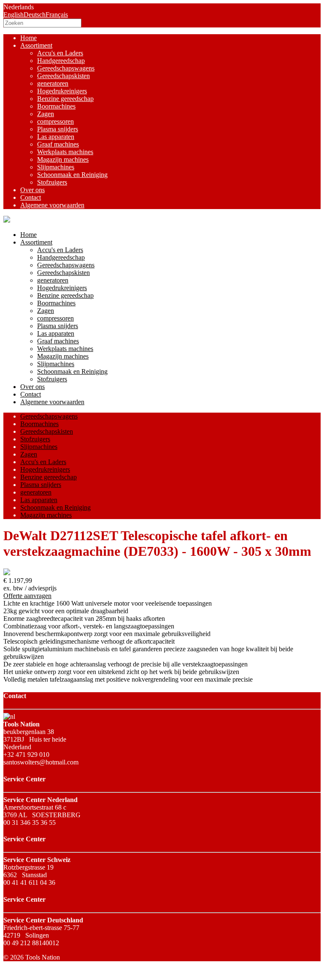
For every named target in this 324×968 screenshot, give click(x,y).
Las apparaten (55, 136)
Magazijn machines (63, 159)
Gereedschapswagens (65, 68)
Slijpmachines (55, 167)
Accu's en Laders (60, 53)
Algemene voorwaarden (52, 205)
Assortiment (36, 45)
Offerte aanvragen (27, 595)
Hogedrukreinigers (62, 91)
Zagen (45, 113)
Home (28, 37)
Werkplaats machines (65, 151)
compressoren (55, 121)
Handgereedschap (61, 60)
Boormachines (56, 106)
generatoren (52, 83)
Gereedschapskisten (63, 75)
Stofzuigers (52, 182)
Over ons (32, 189)
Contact (30, 197)
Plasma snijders (57, 129)
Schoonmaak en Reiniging (72, 174)
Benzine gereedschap (65, 98)
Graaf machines (58, 144)
